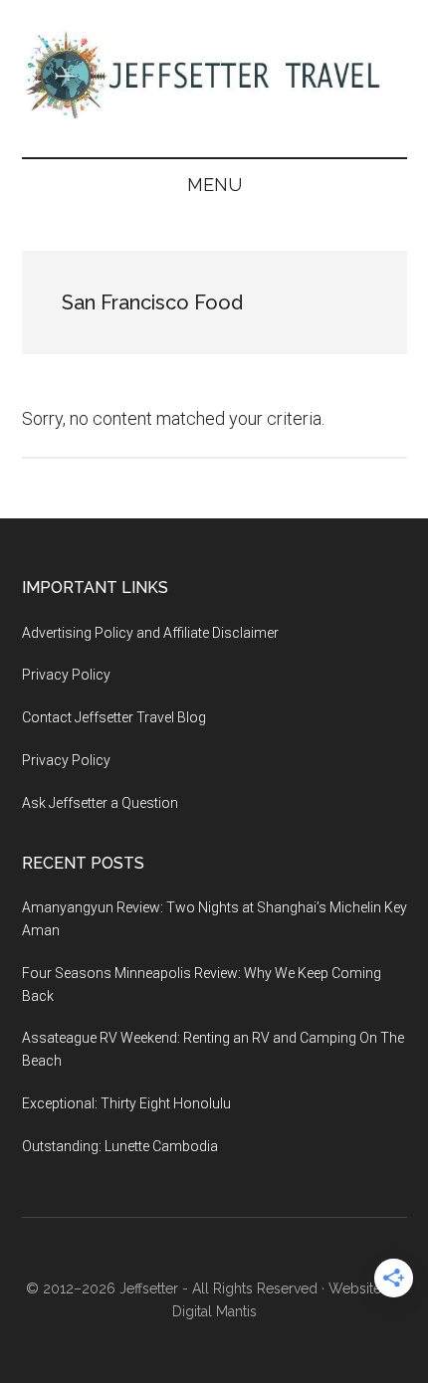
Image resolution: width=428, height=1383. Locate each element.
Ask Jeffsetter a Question (100, 803)
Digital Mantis (214, 1311)
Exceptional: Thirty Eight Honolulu (126, 1103)
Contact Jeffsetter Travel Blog (114, 717)
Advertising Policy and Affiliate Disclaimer (150, 633)
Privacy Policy (66, 675)
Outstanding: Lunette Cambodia (120, 1146)
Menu (214, 184)
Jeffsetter (148, 1288)
